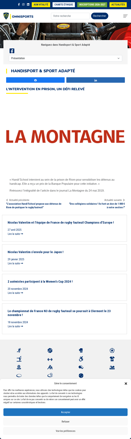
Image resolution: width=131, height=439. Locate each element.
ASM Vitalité (41, 4)
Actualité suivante (113, 200)
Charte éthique (63, 4)
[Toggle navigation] (125, 16)
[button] (126, 383)
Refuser (65, 421)
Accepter (65, 412)
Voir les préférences (65, 431)
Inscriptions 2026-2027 (92, 4)
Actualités (118, 4)
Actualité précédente (19, 200)
